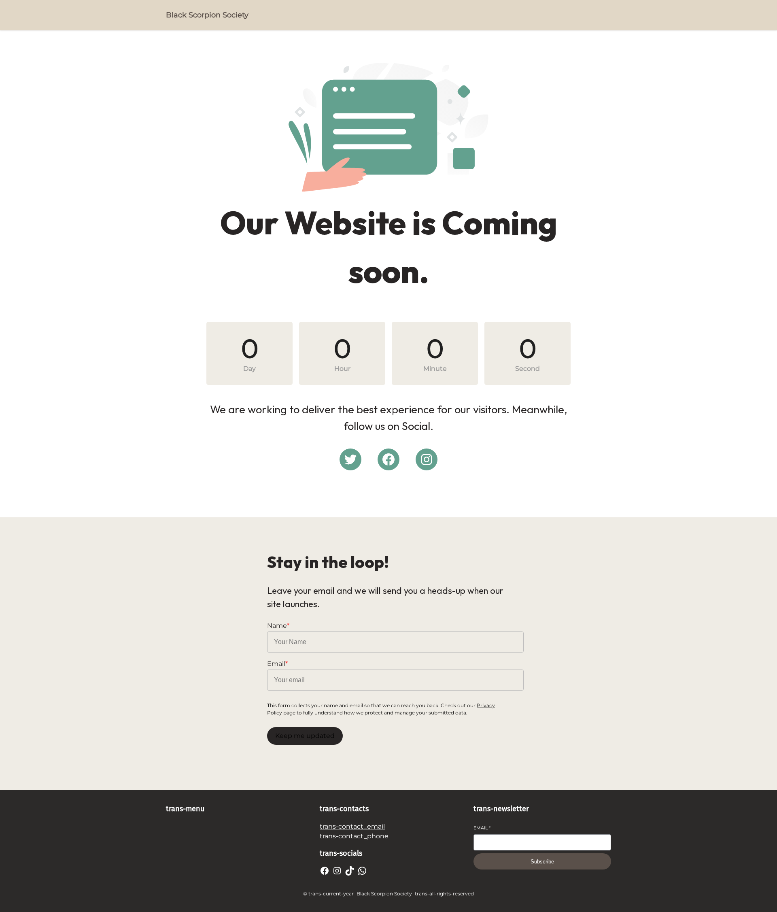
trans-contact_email (352, 826)
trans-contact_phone (354, 836)
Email (481, 828)
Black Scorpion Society (207, 15)
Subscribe (542, 862)
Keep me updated (305, 736)
